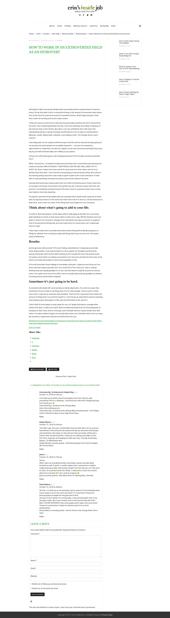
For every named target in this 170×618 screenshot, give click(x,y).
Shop (113, 26)
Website (33, 576)
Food (59, 26)
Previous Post (61, 376)
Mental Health (80, 26)
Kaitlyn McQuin (45, 422)
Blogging (104, 26)
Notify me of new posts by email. (45, 588)
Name (33, 560)
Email (33, 568)
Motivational (34, 40)
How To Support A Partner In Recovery (129, 80)
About (52, 26)
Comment (35, 534)
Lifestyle (94, 26)
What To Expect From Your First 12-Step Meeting (129, 67)
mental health (38, 369)
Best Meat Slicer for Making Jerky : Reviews (76, 475)
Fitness (67, 26)
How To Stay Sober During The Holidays (129, 42)
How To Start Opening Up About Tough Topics (129, 93)
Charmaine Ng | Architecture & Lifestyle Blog (56, 392)
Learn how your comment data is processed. (77, 607)
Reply (41, 416)
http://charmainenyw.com (49, 408)
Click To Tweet (34, 327)
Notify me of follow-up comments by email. (49, 584)
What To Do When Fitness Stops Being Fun (129, 55)
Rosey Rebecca (44, 484)
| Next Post (71, 376)
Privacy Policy (107, 615)
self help (53, 369)
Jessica (41, 454)
